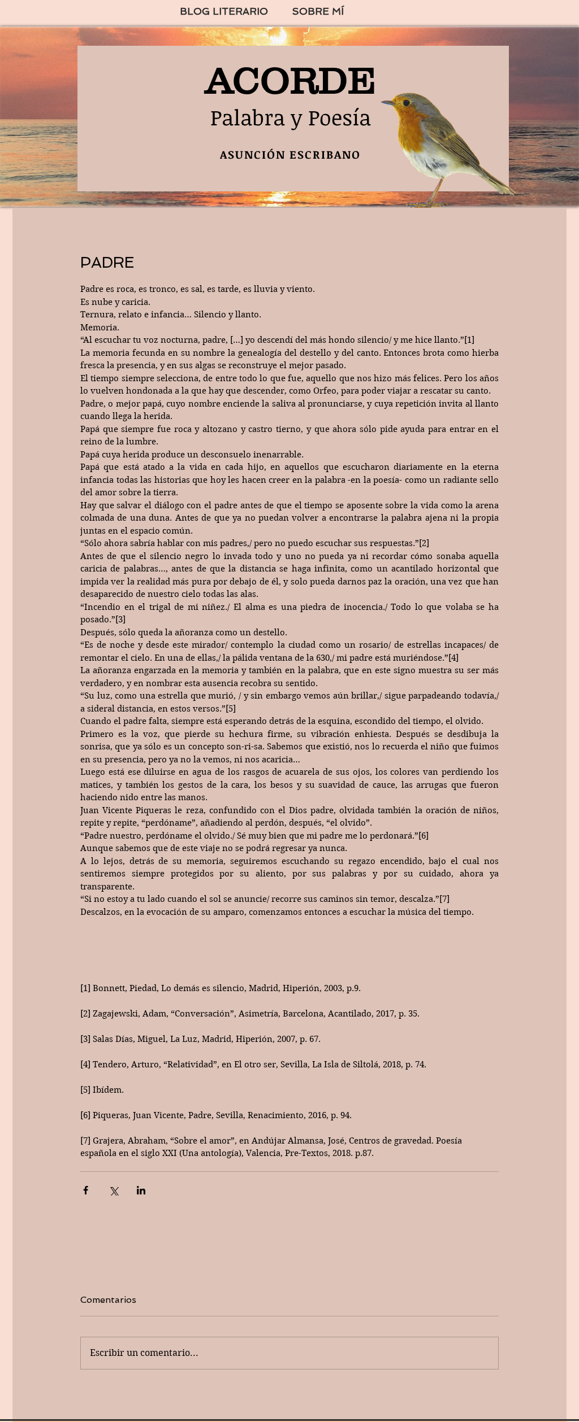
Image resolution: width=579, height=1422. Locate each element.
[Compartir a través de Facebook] (85, 1190)
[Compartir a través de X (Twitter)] (113, 1190)
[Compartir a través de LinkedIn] (141, 1190)
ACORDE (290, 80)
